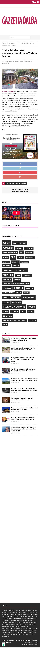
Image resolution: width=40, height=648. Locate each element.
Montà (26, 293)
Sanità (5, 312)
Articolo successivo (20, 191)
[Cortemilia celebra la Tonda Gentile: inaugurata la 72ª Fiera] (6, 342)
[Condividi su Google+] (20, 177)
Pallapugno (15, 298)
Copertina (6, 266)
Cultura (8, 275)
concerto (24, 262)
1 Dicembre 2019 (8, 61)
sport (23, 312)
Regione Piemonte (14, 306)
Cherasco (6, 262)
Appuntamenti (10, 252)
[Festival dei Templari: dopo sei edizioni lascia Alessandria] (6, 402)
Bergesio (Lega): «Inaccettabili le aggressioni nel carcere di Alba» (22, 418)
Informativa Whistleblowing (30, 644)
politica (6, 302)
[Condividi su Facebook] (20, 164)
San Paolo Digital (15, 628)
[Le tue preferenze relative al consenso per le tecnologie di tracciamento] (3, 644)
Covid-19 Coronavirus (15, 270)
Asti (21, 252)
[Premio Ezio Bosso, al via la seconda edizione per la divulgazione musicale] (6, 392)
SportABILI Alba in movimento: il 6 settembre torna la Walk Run (23, 349)
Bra (13, 257)
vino (5, 325)
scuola (14, 311)
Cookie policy (28, 642)
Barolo (5, 258)
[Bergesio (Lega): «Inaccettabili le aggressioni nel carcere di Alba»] (6, 421)
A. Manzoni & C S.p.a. (30, 640)
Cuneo (18, 275)
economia (7, 280)
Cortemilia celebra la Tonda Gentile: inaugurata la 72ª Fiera (23, 339)
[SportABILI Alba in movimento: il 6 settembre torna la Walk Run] (6, 352)
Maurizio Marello (8, 293)
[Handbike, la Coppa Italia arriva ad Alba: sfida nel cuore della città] (6, 373)
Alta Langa (8, 248)
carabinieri (30, 258)
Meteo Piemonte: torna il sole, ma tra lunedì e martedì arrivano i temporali (24, 379)
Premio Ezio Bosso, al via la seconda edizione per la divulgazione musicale (24, 389)
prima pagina (16, 302)
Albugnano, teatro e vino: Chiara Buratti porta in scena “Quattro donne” (22, 359)
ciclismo (15, 262)
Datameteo (27, 275)
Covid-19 (16, 266)
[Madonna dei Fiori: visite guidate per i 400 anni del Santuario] (6, 412)
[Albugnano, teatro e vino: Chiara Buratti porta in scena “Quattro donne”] (6, 361)
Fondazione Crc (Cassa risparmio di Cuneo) (16, 283)
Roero (31, 306)
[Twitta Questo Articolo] (20, 168)
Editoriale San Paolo (8, 622)
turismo (7, 316)
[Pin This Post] (20, 172)
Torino (30, 312)
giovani (7, 288)
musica (6, 298)
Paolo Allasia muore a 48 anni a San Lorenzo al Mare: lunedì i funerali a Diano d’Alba (23, 429)
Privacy (36, 642)
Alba (6, 243)
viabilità (32, 320)
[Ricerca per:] (20, 37)
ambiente (19, 248)
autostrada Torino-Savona (16, 183)
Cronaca (20, 61)
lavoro (29, 288)
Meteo (18, 293)
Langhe (18, 288)
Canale (20, 258)
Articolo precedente (20, 189)
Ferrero (17, 280)
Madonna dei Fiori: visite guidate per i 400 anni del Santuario (24, 408)
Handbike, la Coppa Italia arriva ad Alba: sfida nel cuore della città (23, 370)
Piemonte (28, 297)
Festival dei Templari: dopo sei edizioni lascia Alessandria (22, 399)
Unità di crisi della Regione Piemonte (14, 320)
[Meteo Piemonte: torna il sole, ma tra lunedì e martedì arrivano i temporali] (6, 382)
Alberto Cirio (19, 243)
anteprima (29, 248)
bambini (29, 252)
